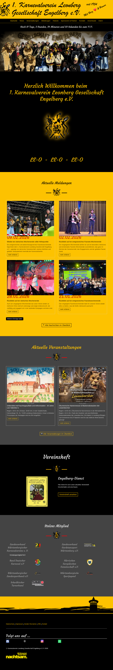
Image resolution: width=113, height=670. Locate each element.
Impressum (19, 624)
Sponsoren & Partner (69, 21)
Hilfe (39, 624)
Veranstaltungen (32, 21)
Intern (101, 21)
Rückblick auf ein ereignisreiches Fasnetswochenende (79, 301)
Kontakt (82, 21)
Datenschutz (10, 624)
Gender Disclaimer (30, 624)
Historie (56, 21)
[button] (7, 641)
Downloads (92, 21)
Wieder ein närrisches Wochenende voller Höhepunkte (27, 242)
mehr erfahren (12, 255)
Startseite (13, 21)
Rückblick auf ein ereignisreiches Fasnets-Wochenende (80, 242)
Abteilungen (45, 21)
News (22, 21)
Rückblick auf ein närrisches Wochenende (23, 301)
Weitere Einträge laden (14, 319)
